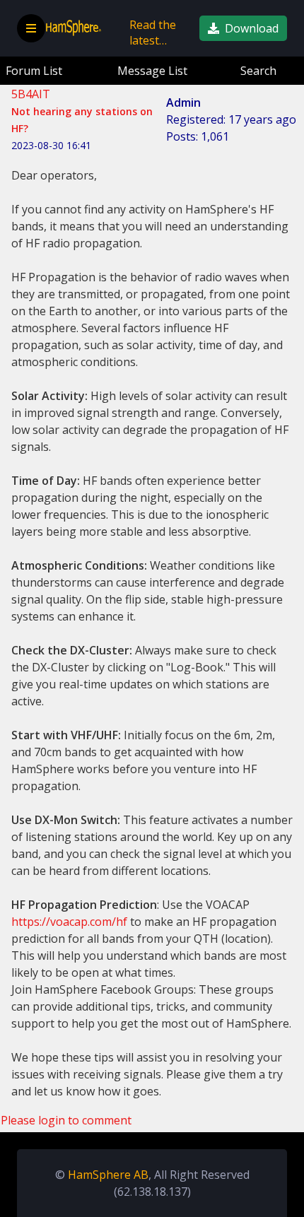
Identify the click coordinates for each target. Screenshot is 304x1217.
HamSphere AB (108, 1174)
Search (258, 70)
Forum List (34, 70)
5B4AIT (30, 94)
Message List (152, 70)
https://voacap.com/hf (69, 921)
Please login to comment (66, 1120)
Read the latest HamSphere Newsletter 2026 (158, 35)
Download (252, 28)
